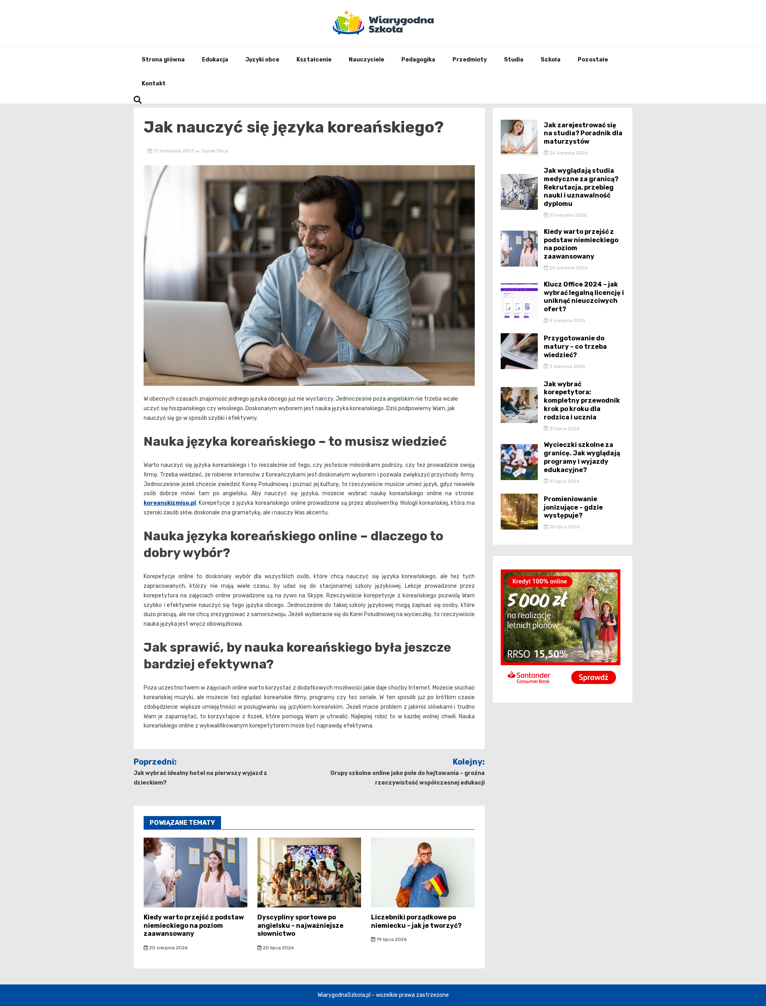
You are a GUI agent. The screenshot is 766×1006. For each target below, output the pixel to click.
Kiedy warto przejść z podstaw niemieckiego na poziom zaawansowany (194, 925)
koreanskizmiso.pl (170, 503)
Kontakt (154, 83)
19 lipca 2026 (391, 939)
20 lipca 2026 (278, 948)
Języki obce (262, 59)
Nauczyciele (366, 59)
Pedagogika (418, 59)
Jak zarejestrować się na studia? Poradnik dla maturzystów (583, 133)
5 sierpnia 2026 (566, 320)
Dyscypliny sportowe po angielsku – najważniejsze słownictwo (300, 925)
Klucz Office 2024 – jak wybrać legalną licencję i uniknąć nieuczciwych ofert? (584, 297)
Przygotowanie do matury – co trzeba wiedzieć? (575, 346)
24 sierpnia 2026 (568, 153)
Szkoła (551, 59)
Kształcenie (314, 59)
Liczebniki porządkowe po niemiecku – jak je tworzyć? (416, 921)
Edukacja (215, 59)
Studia (513, 59)
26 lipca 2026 (564, 527)
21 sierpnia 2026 (567, 215)
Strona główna (163, 59)
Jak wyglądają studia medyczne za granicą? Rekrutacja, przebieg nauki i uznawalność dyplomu (581, 187)
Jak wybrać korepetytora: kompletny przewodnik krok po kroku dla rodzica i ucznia (582, 400)
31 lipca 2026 (563, 428)
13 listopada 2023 (173, 151)
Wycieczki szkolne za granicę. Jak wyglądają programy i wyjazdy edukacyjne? (582, 457)
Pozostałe (593, 59)
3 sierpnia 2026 (566, 366)
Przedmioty (469, 59)
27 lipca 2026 (563, 481)
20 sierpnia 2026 (168, 948)
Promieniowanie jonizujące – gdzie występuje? (573, 507)
